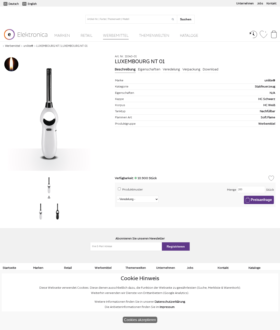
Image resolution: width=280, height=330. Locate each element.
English (32, 4)
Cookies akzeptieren (140, 320)
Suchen (185, 19)
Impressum (167, 307)
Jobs (260, 3)
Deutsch (14, 4)
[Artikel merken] (271, 178)
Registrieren (176, 246)
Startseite (9, 268)
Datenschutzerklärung (170, 302)
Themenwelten (154, 35)
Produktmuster (132, 189)
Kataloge (189, 35)
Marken (62, 35)
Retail (86, 35)
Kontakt (271, 3)
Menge (231, 190)
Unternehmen (245, 3)
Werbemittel (116, 35)
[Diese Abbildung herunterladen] (49, 197)
